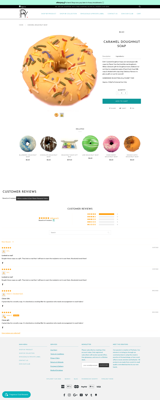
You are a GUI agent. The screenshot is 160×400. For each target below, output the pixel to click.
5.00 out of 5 (54, 218)
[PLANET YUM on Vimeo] (86, 395)
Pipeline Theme (107, 379)
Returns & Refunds (56, 362)
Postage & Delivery (56, 366)
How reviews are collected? (11, 333)
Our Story (53, 350)
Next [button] (95, 71)
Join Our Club (127, 13)
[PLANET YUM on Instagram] (69, 395)
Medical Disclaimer (56, 370)
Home (21, 25)
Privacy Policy (55, 358)
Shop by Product (48, 13)
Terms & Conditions (57, 354)
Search (67, 379)
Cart (139, 13)
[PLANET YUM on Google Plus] (75, 395)
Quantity (121, 90)
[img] (6, 248)
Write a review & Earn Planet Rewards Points (32, 198)
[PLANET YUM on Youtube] (81, 395)
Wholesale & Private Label (92, 13)
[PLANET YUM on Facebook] (64, 395)
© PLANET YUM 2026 (54, 379)
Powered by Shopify (90, 379)
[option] (59, 71)
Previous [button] (22, 71)
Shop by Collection (68, 13)
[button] (91, 214)
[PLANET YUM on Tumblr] (91, 395)
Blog (76, 379)
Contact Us (113, 13)
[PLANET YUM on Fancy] (96, 395)
